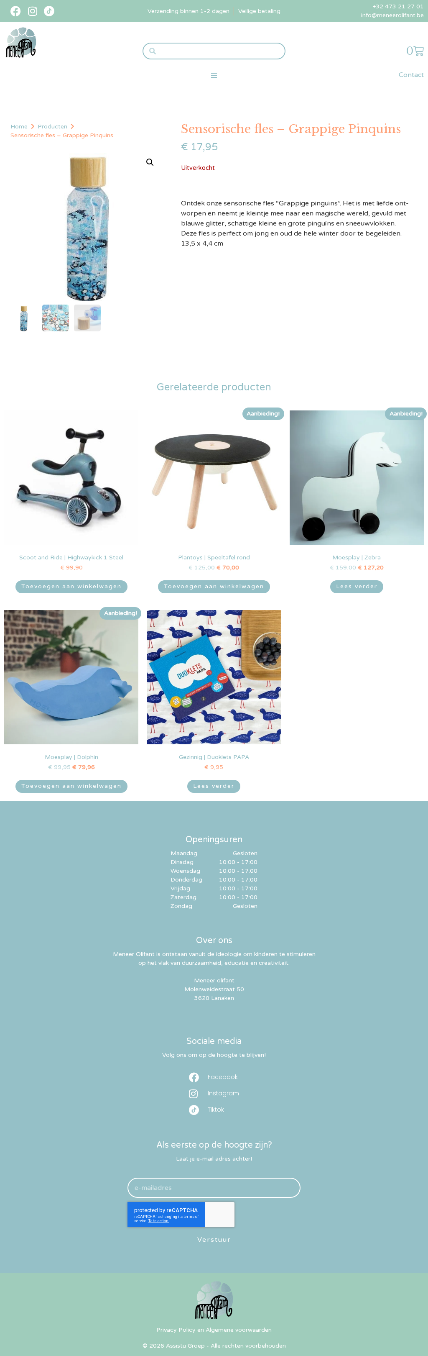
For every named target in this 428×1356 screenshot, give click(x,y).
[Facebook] (15, 11)
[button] (213, 75)
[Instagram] (32, 11)
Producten (52, 126)
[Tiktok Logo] (49, 11)
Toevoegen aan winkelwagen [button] (71, 586)
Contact (411, 75)
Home (19, 126)
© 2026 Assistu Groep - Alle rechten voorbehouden (214, 1345)
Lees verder (356, 586)
